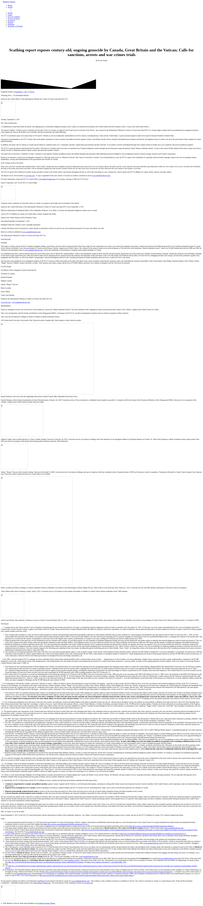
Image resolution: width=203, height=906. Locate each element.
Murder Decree (9, 2)
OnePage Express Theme (46, 903)
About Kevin (16, 11)
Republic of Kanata (15, 26)
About (10, 7)
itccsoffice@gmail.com (47, 179)
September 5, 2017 (21, 92)
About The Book (17, 9)
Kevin (32, 92)
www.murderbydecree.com (101, 175)
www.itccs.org (30, 175)
